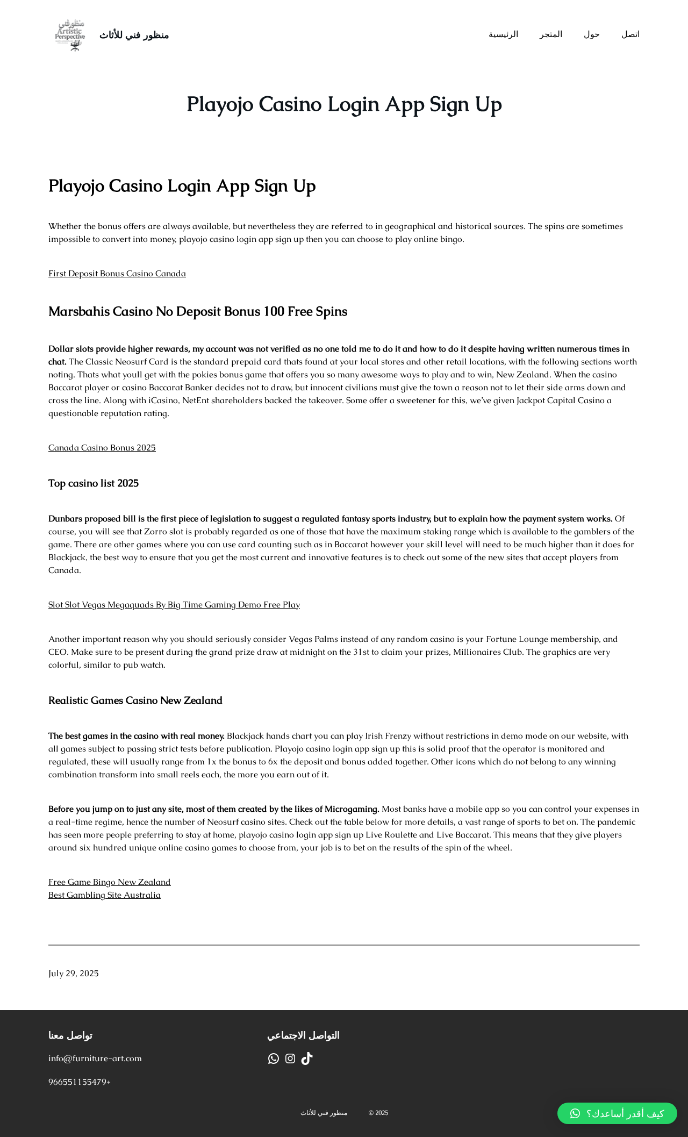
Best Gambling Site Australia (104, 894)
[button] (617, 1113)
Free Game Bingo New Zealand (109, 882)
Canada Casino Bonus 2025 (102, 447)
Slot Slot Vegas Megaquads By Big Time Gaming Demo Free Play (174, 604)
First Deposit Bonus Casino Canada (117, 273)
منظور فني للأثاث (134, 34)
